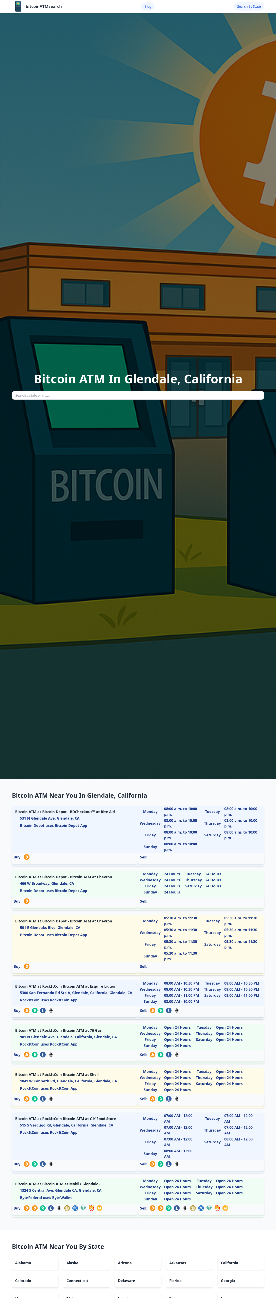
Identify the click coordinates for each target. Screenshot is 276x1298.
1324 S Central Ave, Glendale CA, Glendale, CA (60, 1190)
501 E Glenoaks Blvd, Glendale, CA (50, 927)
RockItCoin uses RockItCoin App (48, 1000)
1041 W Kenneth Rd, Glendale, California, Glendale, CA (68, 1081)
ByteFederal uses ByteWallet (46, 1197)
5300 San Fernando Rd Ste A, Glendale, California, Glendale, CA (76, 992)
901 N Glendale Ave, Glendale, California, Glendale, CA (68, 1036)
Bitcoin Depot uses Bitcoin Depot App (53, 825)
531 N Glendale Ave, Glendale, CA (49, 818)
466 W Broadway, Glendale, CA (47, 883)
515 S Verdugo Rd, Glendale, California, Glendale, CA (66, 1125)
